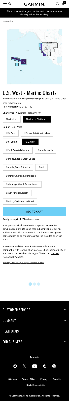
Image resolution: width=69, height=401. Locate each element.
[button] (22, 113)
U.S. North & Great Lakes (37, 133)
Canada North (45, 150)
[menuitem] (9, 4)
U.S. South (11, 141)
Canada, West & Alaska (18, 167)
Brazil (41, 167)
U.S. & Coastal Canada (17, 150)
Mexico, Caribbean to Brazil (20, 201)
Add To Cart (34, 211)
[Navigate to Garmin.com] (34, 4)
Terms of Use (28, 379)
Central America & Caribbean (21, 175)
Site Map (12, 379)
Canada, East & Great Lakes (20, 158)
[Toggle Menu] (2, 3)
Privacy (43, 379)
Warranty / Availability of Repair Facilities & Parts (23, 263)
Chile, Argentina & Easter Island (22, 184)
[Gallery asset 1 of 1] (34, 56)
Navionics (8, 21)
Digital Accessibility (35, 385)
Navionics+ (12, 119)
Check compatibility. (53, 250)
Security (57, 379)
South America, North (17, 192)
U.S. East (10, 133)
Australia (34, 357)
